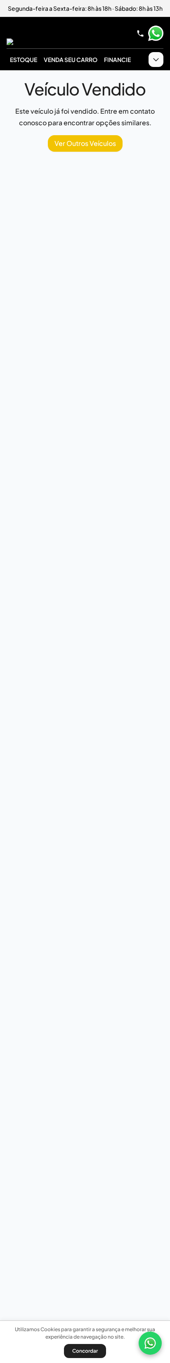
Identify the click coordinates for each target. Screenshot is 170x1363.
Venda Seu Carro (70, 59)
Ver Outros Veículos (85, 143)
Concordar (85, 1351)
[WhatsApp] (150, 1343)
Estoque (23, 59)
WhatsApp (155, 33)
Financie (117, 59)
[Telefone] (140, 33)
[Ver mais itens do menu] (156, 59)
